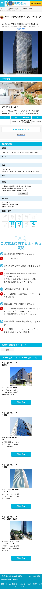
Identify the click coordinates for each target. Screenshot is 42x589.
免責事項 (8, 576)
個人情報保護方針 (17, 576)
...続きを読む (20, 29)
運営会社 (15, 579)
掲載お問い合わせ (6, 579)
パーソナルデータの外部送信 (32, 576)
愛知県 (25, 8)
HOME (3, 576)
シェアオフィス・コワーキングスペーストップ (11, 8)
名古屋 (30, 8)
